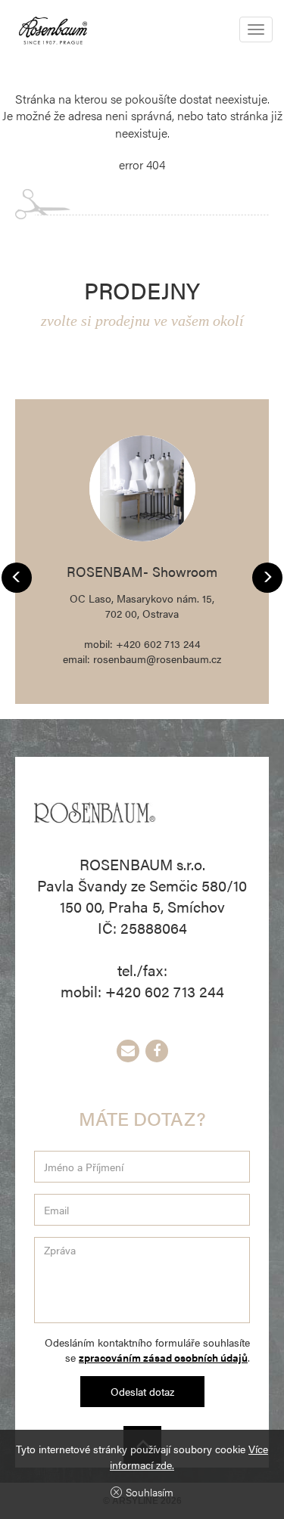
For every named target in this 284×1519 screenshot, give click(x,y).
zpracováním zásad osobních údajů (163, 1357)
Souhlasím (149, 1491)
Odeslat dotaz (142, 1391)
